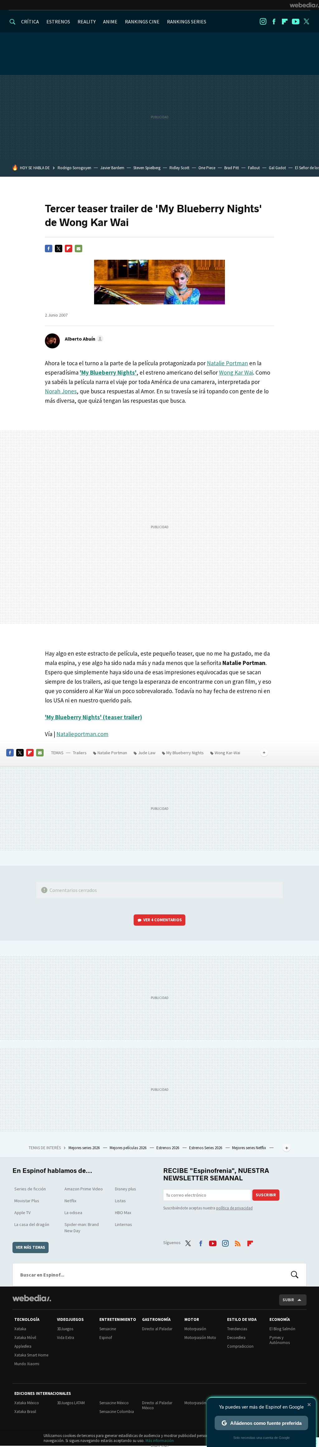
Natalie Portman (227, 363)
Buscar (294, 1274)
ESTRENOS (58, 21)
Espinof (105, 1337)
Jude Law (146, 752)
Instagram (263, 21)
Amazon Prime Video (83, 1189)
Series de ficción (30, 1189)
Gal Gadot (277, 167)
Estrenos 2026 (168, 1147)
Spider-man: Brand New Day (81, 1227)
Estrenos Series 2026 (206, 1147)
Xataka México (26, 1402)
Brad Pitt (231, 167)
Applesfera (22, 1346)
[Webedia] (304, 5)
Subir (288, 1299)
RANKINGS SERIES (186, 21)
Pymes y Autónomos (279, 1340)
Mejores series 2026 (85, 1147)
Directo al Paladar (157, 1328)
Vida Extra (65, 1337)
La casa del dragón (31, 1224)
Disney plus (125, 1189)
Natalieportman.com (82, 734)
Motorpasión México (201, 1402)
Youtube (295, 21)
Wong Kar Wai (236, 372)
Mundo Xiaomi (26, 1363)
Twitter (306, 21)
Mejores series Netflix (249, 1147)
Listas (120, 1200)
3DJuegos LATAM (71, 1402)
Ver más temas (30, 1247)
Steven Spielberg (146, 167)
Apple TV (22, 1212)
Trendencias (237, 1328)
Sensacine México (114, 1402)
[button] (83, 338)
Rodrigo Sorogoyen (74, 167)
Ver (162, 920)
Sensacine (107, 1328)
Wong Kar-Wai (227, 752)
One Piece (206, 167)
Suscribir (266, 1195)
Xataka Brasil (25, 1411)
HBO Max (123, 1212)
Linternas (123, 1224)
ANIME (110, 21)
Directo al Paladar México (157, 1405)
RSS (238, 1242)
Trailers (80, 752)
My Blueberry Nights (185, 752)
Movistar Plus (26, 1200)
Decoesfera (236, 1337)
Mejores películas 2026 (128, 1147)
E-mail (78, 248)
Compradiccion (240, 1346)
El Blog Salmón (282, 1328)
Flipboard (284, 21)
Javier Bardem (112, 167)
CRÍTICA (30, 21)
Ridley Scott (179, 167)
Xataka (20, 1328)
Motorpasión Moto (200, 1337)
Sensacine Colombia (116, 1411)
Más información (159, 1440)
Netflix (70, 1200)
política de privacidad (234, 1208)
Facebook (274, 21)
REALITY (87, 21)
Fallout (254, 167)
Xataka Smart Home (31, 1355)
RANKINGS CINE (142, 21)
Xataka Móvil (25, 1337)
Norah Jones (61, 391)
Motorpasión (195, 1328)
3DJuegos (65, 1328)
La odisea (73, 1212)
